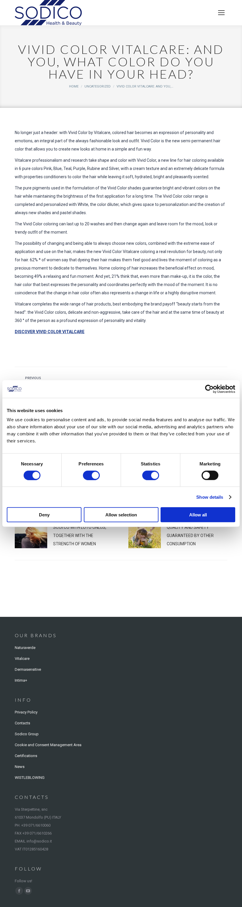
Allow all (198, 514)
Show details (209, 496)
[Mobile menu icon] (221, 13)
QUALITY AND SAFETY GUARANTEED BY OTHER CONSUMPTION (190, 535)
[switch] (91, 475)
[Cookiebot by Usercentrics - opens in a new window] (209, 388)
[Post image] (31, 536)
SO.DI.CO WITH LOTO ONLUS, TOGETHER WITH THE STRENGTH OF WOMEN (79, 535)
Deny (44, 514)
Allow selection (121, 514)
